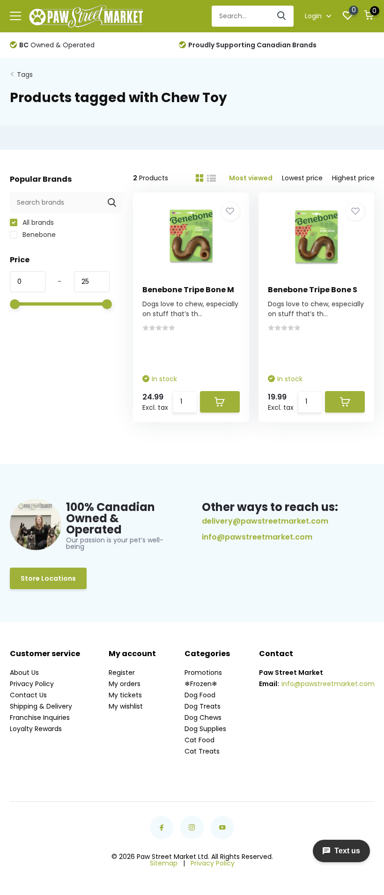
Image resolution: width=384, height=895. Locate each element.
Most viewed (251, 178)
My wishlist (126, 706)
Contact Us (28, 695)
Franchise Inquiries (40, 717)
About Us (24, 672)
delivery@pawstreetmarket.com (265, 521)
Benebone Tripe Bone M (188, 289)
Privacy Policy (32, 683)
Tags (25, 74)
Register (122, 672)
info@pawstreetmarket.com (257, 537)
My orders (124, 683)
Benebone (38, 234)
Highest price (353, 178)
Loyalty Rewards (36, 728)
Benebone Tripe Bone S (312, 289)
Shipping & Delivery (41, 706)
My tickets (125, 695)
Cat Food (199, 740)
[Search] (282, 16)
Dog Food (200, 695)
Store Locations (48, 578)
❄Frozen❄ (201, 683)
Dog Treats (203, 706)
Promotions (203, 672)
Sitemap (163, 863)
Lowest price (302, 178)
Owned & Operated (57, 45)
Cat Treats (202, 751)
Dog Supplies (205, 728)
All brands (37, 222)
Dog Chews (203, 717)
